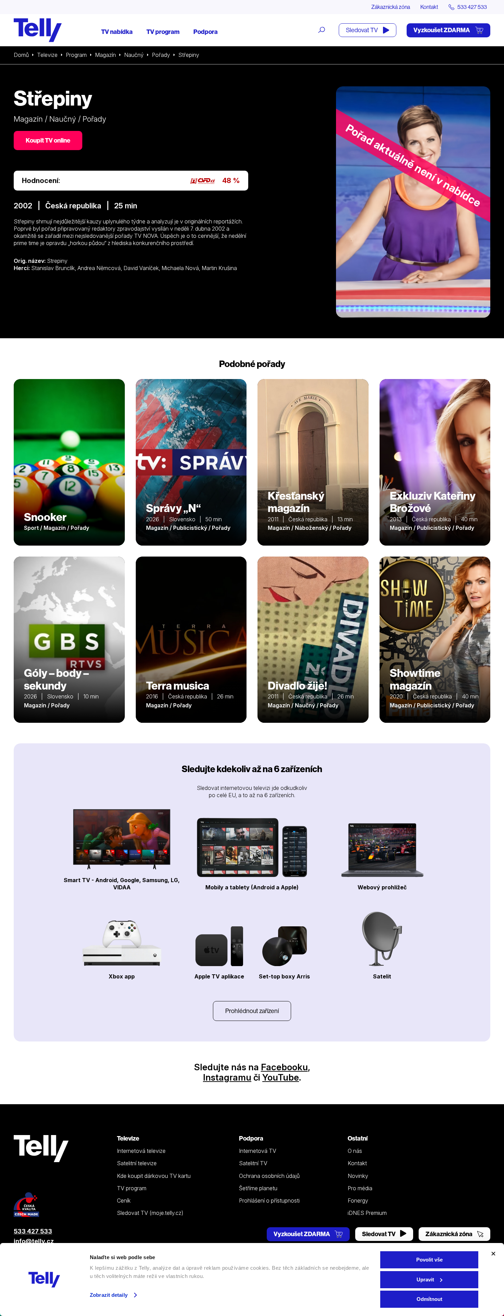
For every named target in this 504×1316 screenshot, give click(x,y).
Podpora (205, 32)
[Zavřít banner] (493, 1253)
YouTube (280, 1077)
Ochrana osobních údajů (269, 1175)
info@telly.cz (34, 1241)
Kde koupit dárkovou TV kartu (154, 1175)
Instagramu (227, 1077)
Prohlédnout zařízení (252, 1011)
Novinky (358, 1175)
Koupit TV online (48, 140)
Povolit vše (429, 1260)
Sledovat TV (362, 30)
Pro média (360, 1188)
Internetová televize (141, 1150)
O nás (355, 1150)
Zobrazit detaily (109, 1295)
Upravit (425, 1279)
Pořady (161, 54)
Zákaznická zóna (390, 6)
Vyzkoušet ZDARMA (442, 30)
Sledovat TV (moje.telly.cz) (150, 1212)
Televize (47, 54)
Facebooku (284, 1067)
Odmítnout (429, 1299)
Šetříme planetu (258, 1188)
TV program (163, 32)
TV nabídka (117, 32)
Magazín (105, 54)
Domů (21, 54)
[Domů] (38, 30)
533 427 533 (33, 1231)
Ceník (124, 1200)
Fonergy (358, 1200)
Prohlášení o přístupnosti (269, 1200)
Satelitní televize (137, 1163)
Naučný (134, 54)
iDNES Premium (367, 1212)
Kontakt (429, 6)
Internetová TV (257, 1150)
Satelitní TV (253, 1163)
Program (76, 54)
